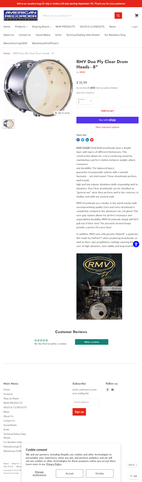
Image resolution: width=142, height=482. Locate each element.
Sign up (79, 411)
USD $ (131, 465)
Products (20, 27)
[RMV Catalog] (99, 321)
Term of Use (8, 466)
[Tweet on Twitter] (82, 139)
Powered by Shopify (11, 473)
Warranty (20, 466)
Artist (58, 35)
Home (6, 27)
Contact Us (25, 35)
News (112, 27)
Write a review (91, 342)
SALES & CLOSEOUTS (92, 27)
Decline (100, 473)
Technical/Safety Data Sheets (83, 35)
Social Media (43, 35)
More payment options (107, 127)
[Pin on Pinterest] (91, 139)
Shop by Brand (41, 27)
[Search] (118, 15)
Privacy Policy (53, 464)
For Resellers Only (115, 35)
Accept (69, 473)
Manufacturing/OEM (15, 43)
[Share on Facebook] (78, 139)
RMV (82, 72)
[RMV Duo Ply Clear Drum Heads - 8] (8, 124)
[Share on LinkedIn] (87, 139)
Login (135, 26)
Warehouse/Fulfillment (45, 43)
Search (6, 463)
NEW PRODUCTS (65, 27)
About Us (8, 35)
